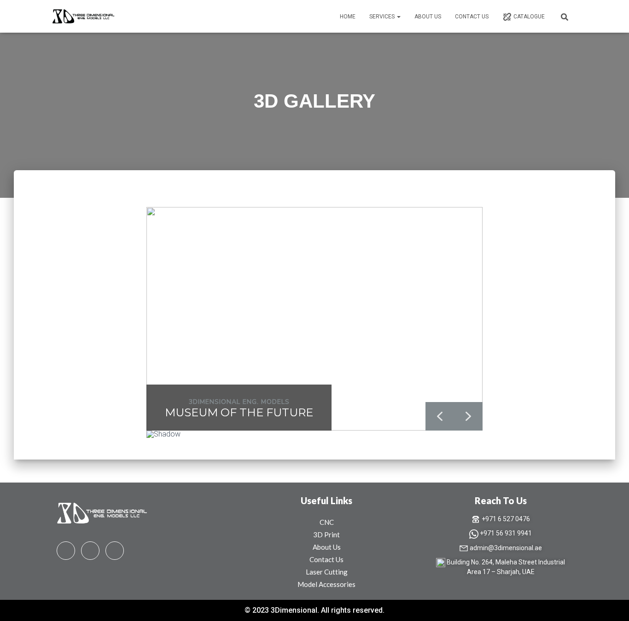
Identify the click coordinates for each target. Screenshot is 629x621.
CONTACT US (472, 16)
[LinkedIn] (66, 550)
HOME (347, 16)
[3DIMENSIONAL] (84, 16)
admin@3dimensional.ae (506, 548)
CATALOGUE (529, 16)
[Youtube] (90, 550)
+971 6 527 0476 (506, 519)
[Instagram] (114, 550)
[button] (398, 16)
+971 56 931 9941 (506, 533)
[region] (314, 326)
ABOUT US (427, 16)
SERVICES (382, 16)
